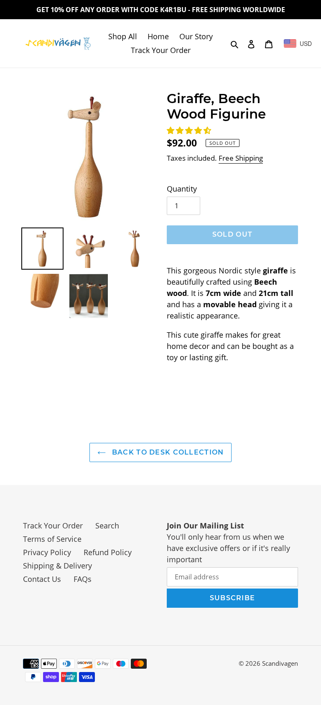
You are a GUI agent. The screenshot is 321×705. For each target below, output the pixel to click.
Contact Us (42, 579)
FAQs (83, 579)
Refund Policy (108, 552)
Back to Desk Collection (167, 452)
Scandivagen (280, 663)
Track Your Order (53, 526)
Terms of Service (52, 539)
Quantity (182, 189)
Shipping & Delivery (57, 566)
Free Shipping (241, 158)
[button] (190, 130)
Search (107, 526)
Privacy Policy (47, 552)
